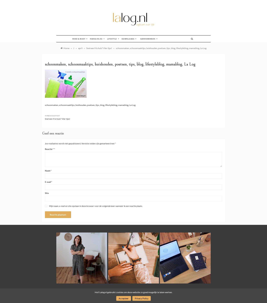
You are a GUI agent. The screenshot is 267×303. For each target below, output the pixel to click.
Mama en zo (96, 39)
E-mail (48, 182)
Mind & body (78, 39)
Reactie (49, 149)
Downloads (128, 39)
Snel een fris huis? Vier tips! (57, 119)
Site (47, 193)
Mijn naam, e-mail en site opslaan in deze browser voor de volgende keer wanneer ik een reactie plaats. (96, 206)
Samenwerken (147, 39)
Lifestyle (112, 39)
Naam (48, 170)
